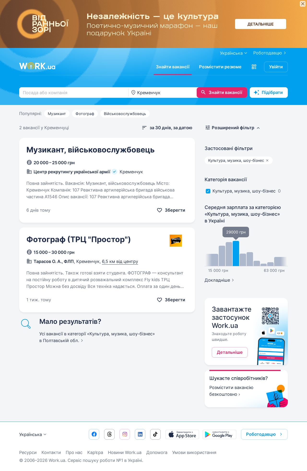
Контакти (51, 452)
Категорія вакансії (226, 179)
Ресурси (28, 452)
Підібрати (272, 92)
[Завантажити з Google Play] (219, 434)
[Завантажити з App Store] (182, 434)
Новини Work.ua (125, 452)
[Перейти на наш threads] (109, 434)
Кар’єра (95, 452)
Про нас (74, 452)
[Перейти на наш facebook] (94, 434)
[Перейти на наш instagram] (124, 434)
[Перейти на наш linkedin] (140, 434)
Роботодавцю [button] (261, 434)
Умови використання (194, 452)
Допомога (156, 452)
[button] (254, 67)
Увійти (276, 66)
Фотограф (85, 113)
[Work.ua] (37, 66)
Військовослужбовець (125, 113)
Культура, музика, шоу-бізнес (244, 190)
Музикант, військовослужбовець (90, 149)
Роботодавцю (267, 52)
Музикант (57, 113)
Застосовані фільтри (229, 148)
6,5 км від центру (120, 261)
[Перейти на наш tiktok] (155, 434)
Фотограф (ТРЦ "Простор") (78, 239)
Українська (30, 434)
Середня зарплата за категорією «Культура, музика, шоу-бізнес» (243, 214)
